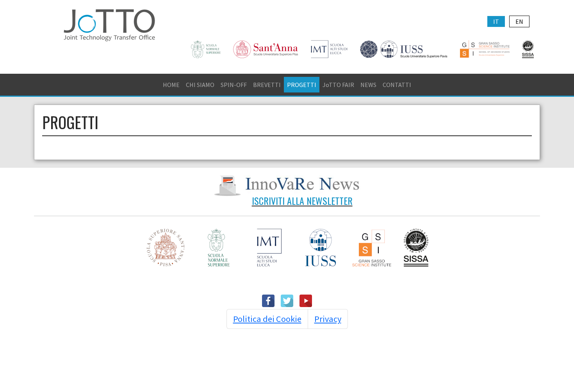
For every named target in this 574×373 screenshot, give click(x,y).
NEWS (368, 85)
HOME (171, 85)
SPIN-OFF (234, 85)
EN (519, 21)
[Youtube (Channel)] (305, 300)
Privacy (327, 318)
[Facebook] (268, 300)
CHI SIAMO (200, 85)
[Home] (109, 24)
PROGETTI (301, 85)
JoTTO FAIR (338, 85)
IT (496, 21)
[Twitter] (287, 300)
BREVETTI (267, 85)
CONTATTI (397, 85)
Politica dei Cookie (267, 318)
